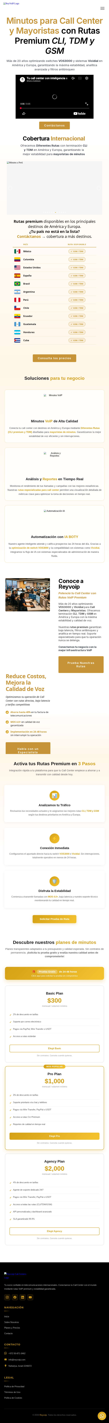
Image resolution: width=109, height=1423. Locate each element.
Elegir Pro (54, 1136)
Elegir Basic (54, 1048)
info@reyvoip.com (17, 1359)
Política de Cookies (13, 1398)
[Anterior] (10, 188)
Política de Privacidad (14, 1386)
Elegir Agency (54, 1231)
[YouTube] (30, 1297)
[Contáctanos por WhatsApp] (102, 1416)
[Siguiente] (99, 188)
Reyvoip (43, 1415)
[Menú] (102, 8)
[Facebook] (15, 1297)
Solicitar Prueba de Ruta (54, 919)
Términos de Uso (12, 1392)
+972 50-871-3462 (17, 1353)
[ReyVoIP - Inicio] (11, 8)
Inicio (6, 1316)
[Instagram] (7, 1297)
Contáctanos (29, 236)
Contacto (8, 1333)
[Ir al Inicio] (15, 1277)
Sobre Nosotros (11, 1322)
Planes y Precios (12, 1327)
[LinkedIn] (23, 1297)
